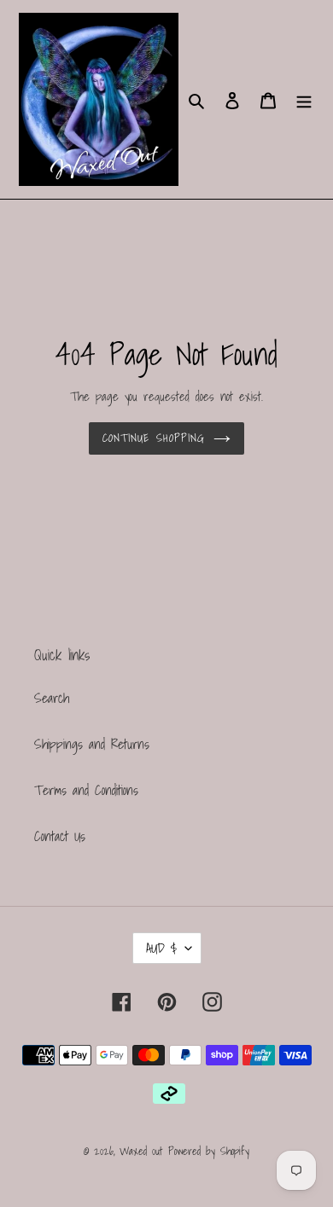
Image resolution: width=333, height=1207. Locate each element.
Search (51, 698)
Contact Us (59, 836)
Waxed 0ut (141, 1151)
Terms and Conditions (86, 790)
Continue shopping (153, 438)
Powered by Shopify (208, 1151)
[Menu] (304, 99)
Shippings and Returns (91, 744)
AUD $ (161, 948)
